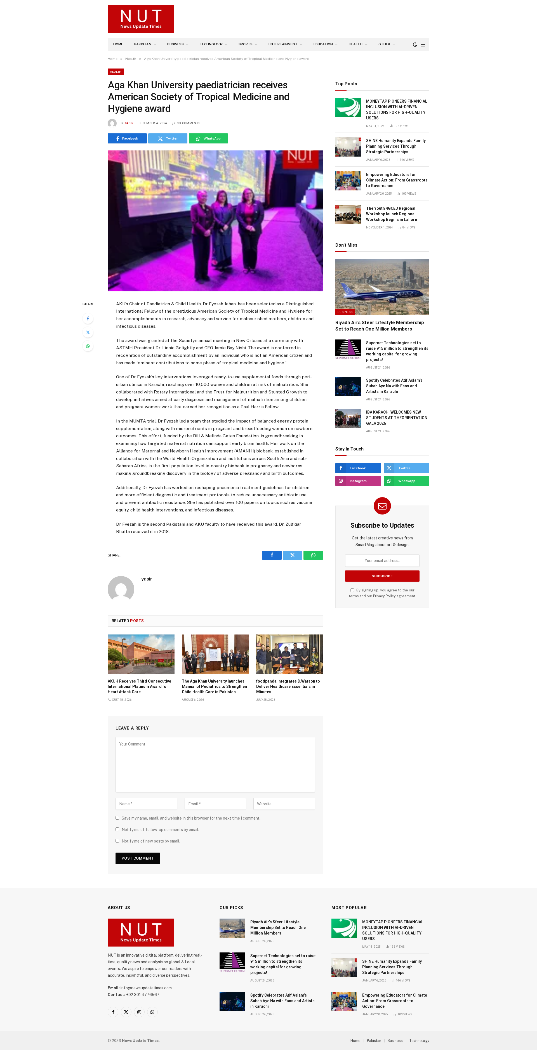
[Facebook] (88, 318)
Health (355, 44)
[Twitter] (88, 332)
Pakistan (142, 44)
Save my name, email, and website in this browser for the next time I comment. (191, 818)
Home (118, 44)
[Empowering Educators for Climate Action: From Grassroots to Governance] (348, 180)
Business (175, 44)
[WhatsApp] (88, 346)
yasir (129, 123)
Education (323, 44)
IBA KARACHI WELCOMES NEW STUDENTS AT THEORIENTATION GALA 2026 (396, 418)
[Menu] (423, 44)
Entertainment (283, 44)
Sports (246, 44)
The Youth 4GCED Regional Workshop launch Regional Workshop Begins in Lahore (391, 214)
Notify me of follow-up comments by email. (160, 829)
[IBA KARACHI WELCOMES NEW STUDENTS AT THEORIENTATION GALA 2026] (348, 418)
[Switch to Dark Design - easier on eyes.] (415, 44)
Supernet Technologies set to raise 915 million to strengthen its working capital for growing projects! (397, 351)
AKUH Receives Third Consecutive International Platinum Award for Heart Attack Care (139, 686)
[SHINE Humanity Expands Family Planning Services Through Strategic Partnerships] (348, 147)
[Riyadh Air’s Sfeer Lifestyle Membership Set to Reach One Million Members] (382, 287)
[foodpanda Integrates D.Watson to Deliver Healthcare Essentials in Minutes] (289, 654)
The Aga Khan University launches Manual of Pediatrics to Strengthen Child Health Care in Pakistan (214, 686)
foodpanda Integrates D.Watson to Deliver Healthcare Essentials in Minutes (288, 686)
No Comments (188, 123)
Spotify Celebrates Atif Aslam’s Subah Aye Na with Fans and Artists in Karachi (394, 386)
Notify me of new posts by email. (151, 841)
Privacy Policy (384, 596)
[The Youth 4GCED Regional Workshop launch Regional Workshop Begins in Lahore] (348, 214)
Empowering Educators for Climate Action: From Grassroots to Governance (397, 180)
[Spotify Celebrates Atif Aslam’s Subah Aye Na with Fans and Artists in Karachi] (348, 386)
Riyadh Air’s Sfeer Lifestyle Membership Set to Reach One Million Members (379, 326)
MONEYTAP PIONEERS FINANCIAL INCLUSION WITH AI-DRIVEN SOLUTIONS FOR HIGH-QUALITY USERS (396, 109)
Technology (211, 44)
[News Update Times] (141, 19)
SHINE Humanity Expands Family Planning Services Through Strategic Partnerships (396, 146)
